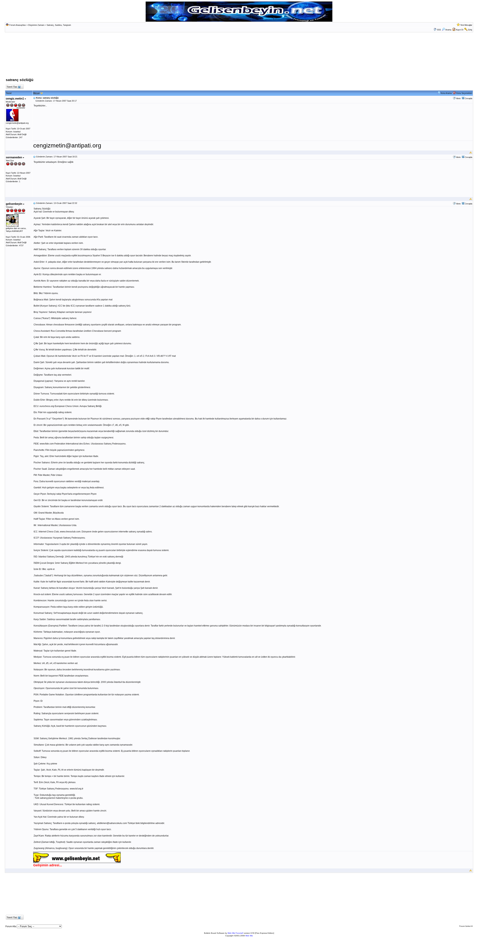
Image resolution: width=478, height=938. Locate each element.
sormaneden (14, 157)
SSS (439, 30)
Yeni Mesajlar (466, 25)
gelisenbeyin (14, 203)
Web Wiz (249, 936)
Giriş (470, 30)
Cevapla (468, 98)
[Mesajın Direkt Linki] (34, 98)
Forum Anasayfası (17, 25)
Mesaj (36, 93)
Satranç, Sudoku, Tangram (59, 25)
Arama (448, 30)
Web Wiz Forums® (235, 933)
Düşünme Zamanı (36, 25)
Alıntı (458, 98)
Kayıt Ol (459, 30)
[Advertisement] (239, 56)
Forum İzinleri (465, 926)
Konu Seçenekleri (464, 93)
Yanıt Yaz (12, 86)
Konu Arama (446, 93)
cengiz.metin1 (15, 98)
